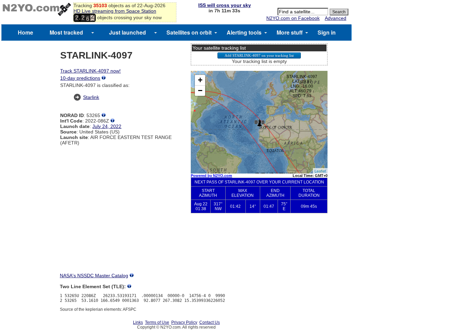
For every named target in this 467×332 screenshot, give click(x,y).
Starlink (91, 97)
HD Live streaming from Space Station (115, 11)
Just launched (127, 32)
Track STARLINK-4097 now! (90, 71)
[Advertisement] (259, 248)
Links (138, 322)
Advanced (335, 18)
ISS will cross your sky (224, 5)
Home (25, 32)
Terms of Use (157, 322)
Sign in (327, 32)
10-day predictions (80, 78)
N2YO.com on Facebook (293, 18)
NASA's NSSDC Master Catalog (94, 275)
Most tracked (66, 32)
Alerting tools (244, 32)
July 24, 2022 (106, 126)
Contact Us (209, 322)
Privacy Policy (184, 322)
